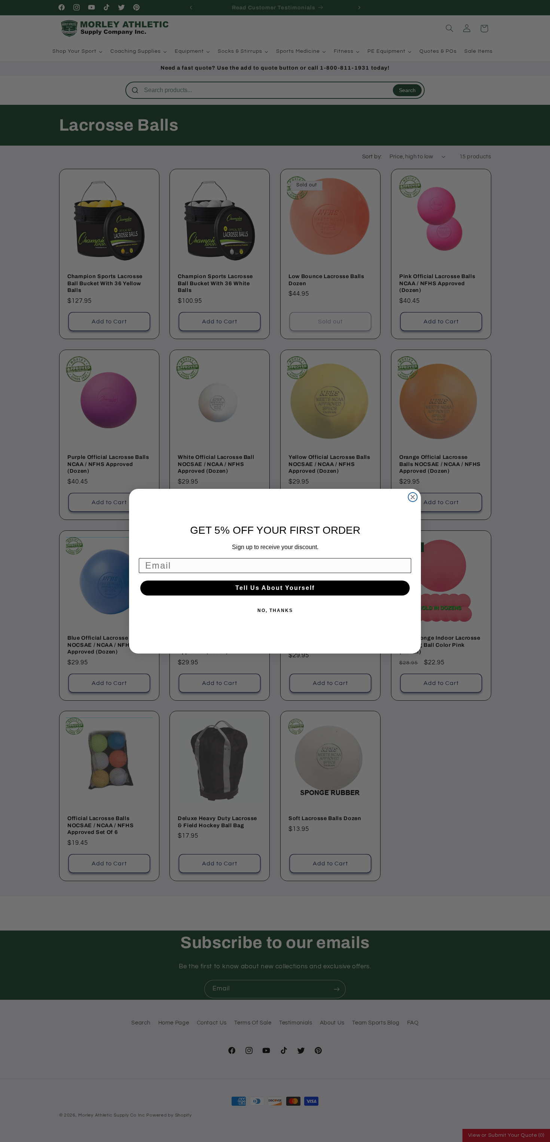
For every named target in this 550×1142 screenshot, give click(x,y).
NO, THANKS (275, 610)
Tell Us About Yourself (275, 588)
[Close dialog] (412, 497)
